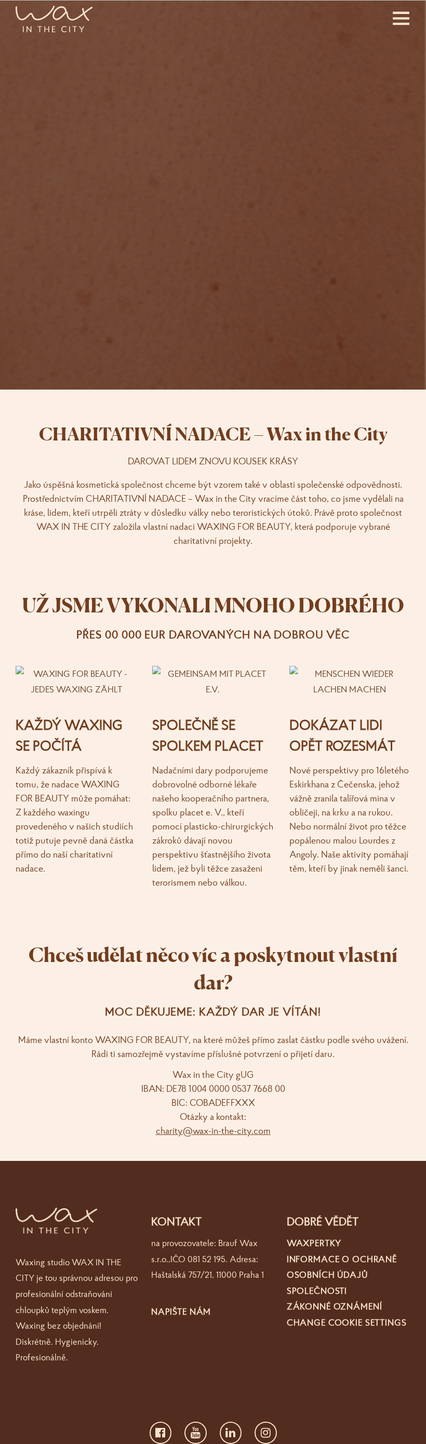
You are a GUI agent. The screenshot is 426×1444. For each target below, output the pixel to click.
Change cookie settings (347, 1322)
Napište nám (181, 1311)
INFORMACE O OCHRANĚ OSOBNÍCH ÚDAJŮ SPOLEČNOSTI (342, 1274)
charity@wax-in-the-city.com (213, 1131)
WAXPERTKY (314, 1242)
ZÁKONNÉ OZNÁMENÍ (334, 1306)
